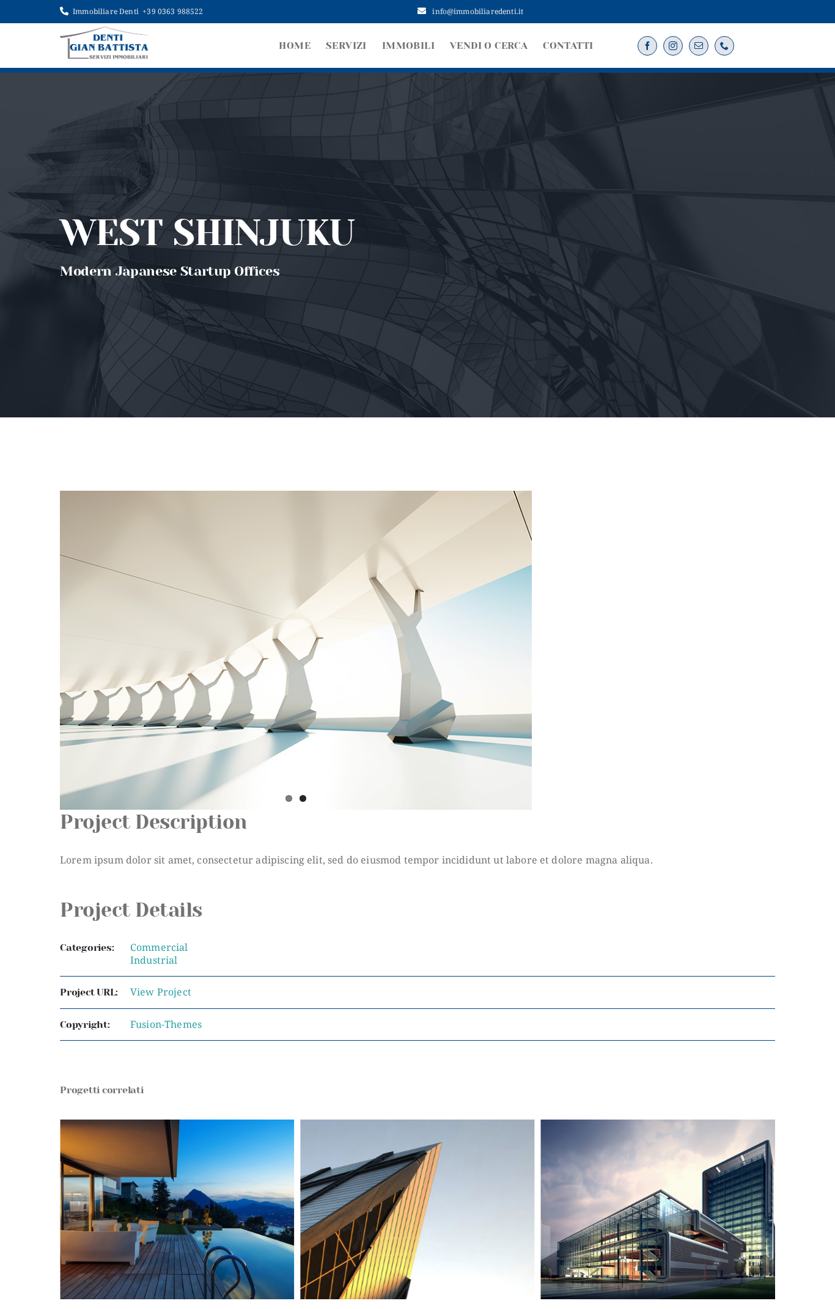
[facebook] (647, 46)
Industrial (154, 960)
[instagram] (673, 46)
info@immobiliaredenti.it (477, 11)
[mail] (698, 46)
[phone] (724, 46)
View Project (160, 992)
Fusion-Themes (166, 1024)
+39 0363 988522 (172, 11)
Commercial (159, 947)
